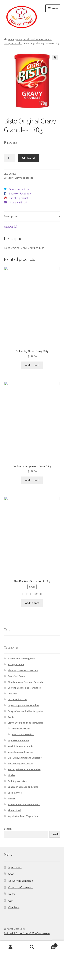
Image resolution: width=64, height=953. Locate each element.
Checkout (13, 907)
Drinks (11, 717)
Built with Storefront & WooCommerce (27, 933)
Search (8, 828)
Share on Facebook (20, 193)
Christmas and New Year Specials (25, 682)
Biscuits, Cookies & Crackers (23, 670)
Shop (11, 874)
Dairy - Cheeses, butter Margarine (25, 711)
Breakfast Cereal (16, 676)
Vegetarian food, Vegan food (23, 816)
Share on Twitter (19, 189)
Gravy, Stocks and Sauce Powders (34, 39)
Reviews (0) (10, 226)
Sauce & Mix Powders (23, 734)
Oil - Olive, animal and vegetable (25, 757)
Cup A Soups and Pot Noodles (23, 705)
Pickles (11, 775)
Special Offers (15, 792)
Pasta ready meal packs (20, 763)
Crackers (12, 693)
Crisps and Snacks (17, 699)
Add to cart (28, 158)
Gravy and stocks (13, 43)
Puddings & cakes (17, 781)
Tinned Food (14, 810)
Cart (10, 900)
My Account (15, 867)
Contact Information (20, 887)
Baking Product (16, 664)
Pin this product (18, 198)
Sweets (11, 798)
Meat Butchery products (20, 746)
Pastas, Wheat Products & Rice (24, 769)
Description (11, 216)
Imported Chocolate (18, 740)
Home (11, 39)
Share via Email (18, 202)
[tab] (32, 217)
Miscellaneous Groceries (20, 752)
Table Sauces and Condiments (24, 804)
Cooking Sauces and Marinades (24, 687)
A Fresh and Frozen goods (21, 658)
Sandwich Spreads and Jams (23, 786)
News (11, 894)
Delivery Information (20, 880)
